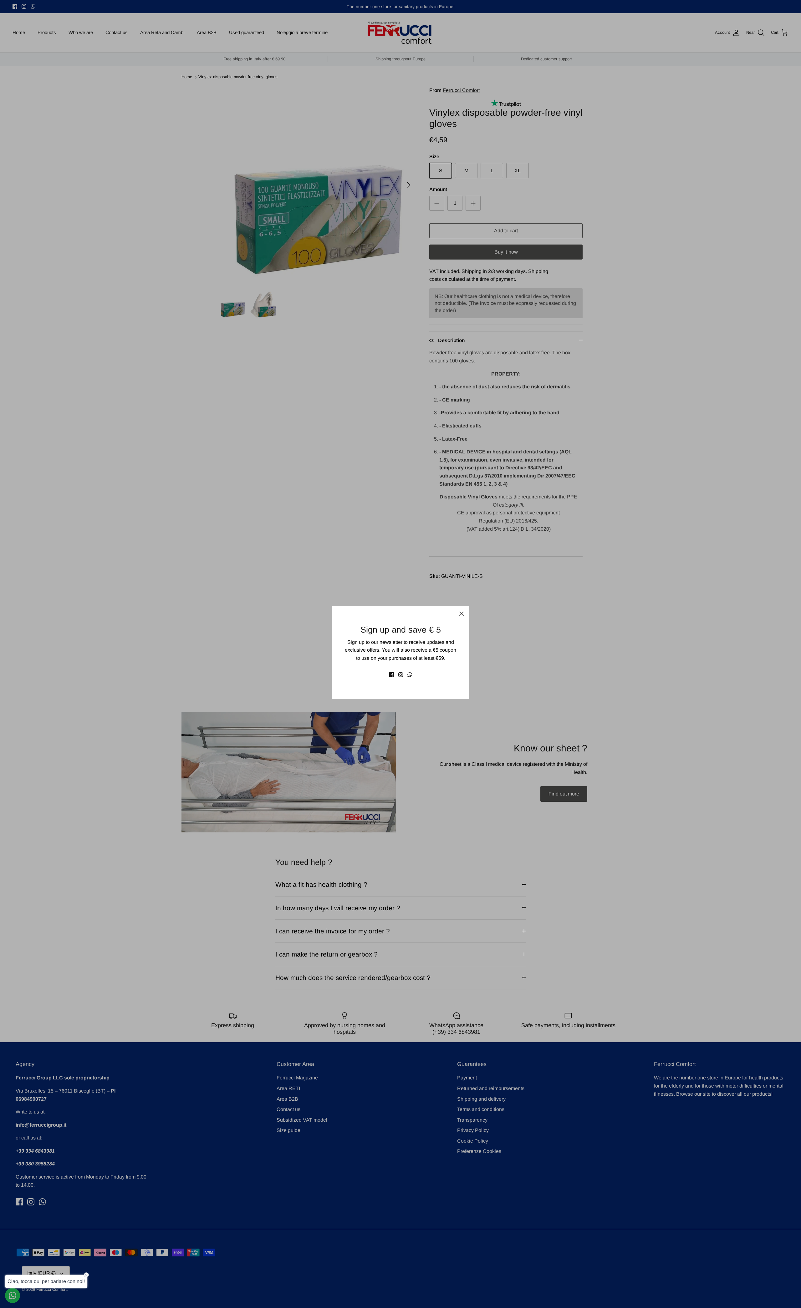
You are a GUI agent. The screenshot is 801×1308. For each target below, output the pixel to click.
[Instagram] (400, 674)
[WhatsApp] (409, 674)
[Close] (461, 614)
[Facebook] (391, 674)
